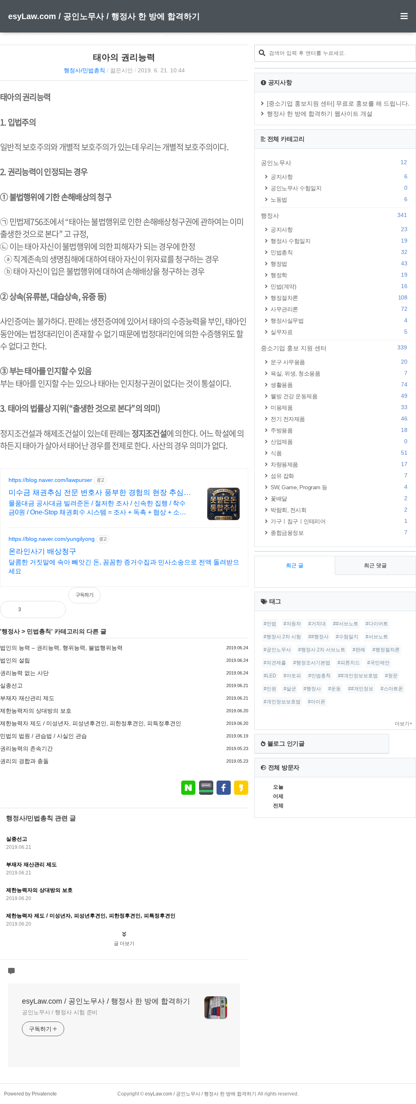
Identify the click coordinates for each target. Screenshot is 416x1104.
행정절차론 (339, 297)
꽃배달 (339, 498)
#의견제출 (275, 663)
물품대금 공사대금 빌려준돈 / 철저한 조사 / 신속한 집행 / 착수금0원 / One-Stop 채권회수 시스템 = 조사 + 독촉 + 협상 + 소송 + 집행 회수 (97, 508)
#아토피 (292, 676)
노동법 (339, 199)
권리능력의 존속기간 (26, 748)
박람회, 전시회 (339, 509)
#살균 (290, 689)
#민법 (270, 624)
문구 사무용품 (339, 361)
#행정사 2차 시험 (282, 637)
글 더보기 (124, 943)
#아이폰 (316, 702)
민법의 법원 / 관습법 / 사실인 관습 (43, 736)
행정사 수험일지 (339, 240)
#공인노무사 (277, 650)
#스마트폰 (392, 689)
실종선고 (11, 685)
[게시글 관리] (53, 609)
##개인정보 (360, 689)
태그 (45, 37)
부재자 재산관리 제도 (27, 698)
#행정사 (312, 689)
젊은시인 (121, 70)
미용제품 (339, 407)
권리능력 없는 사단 (24, 673)
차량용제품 (339, 464)
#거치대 (317, 624)
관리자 (186, 37)
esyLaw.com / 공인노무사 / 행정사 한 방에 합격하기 (104, 16)
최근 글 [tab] (294, 565)
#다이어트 (377, 624)
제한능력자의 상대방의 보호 (36, 710)
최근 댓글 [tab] (375, 565)
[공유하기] (35, 609)
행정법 (339, 263)
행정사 (11, 631)
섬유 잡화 (339, 475)
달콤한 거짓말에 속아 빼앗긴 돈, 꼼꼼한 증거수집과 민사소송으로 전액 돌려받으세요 (124, 567)
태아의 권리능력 (124, 57)
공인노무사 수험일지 (339, 187)
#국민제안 (378, 663)
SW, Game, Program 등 (339, 487)
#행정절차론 (386, 650)
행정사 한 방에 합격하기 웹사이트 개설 (320, 113)
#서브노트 (377, 637)
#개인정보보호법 (282, 702)
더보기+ (403, 724)
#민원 (270, 689)
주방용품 (339, 430)
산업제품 (339, 441)
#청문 (391, 676)
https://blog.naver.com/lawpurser (50, 480)
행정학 (339, 274)
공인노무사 (334, 162)
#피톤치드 (349, 663)
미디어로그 (79, 37)
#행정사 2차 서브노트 (321, 650)
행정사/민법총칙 (84, 70)
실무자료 (339, 331)
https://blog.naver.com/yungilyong (52, 539)
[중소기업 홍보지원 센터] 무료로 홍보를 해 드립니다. (338, 103)
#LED (270, 676)
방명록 (155, 37)
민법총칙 (39, 631)
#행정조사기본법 (311, 663)
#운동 (334, 689)
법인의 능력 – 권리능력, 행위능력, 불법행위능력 (61, 647)
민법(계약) (339, 286)
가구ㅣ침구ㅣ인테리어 (339, 521)
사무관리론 (339, 309)
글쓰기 (218, 37)
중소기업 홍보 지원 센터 (334, 347)
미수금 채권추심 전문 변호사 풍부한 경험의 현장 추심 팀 (96, 492)
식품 (339, 452)
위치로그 (121, 37)
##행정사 (318, 637)
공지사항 (339, 176)
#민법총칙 (319, 676)
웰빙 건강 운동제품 (339, 396)
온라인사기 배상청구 (42, 551)
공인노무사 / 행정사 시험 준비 (60, 1012)
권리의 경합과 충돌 (24, 761)
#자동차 (292, 624)
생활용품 (339, 384)
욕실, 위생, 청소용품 (339, 373)
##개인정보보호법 (358, 676)
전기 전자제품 (339, 418)
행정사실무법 (339, 320)
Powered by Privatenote (30, 1094)
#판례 (359, 650)
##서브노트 (345, 624)
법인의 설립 (15, 660)
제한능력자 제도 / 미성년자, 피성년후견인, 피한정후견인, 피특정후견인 (90, 723)
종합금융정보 (339, 532)
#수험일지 (347, 637)
